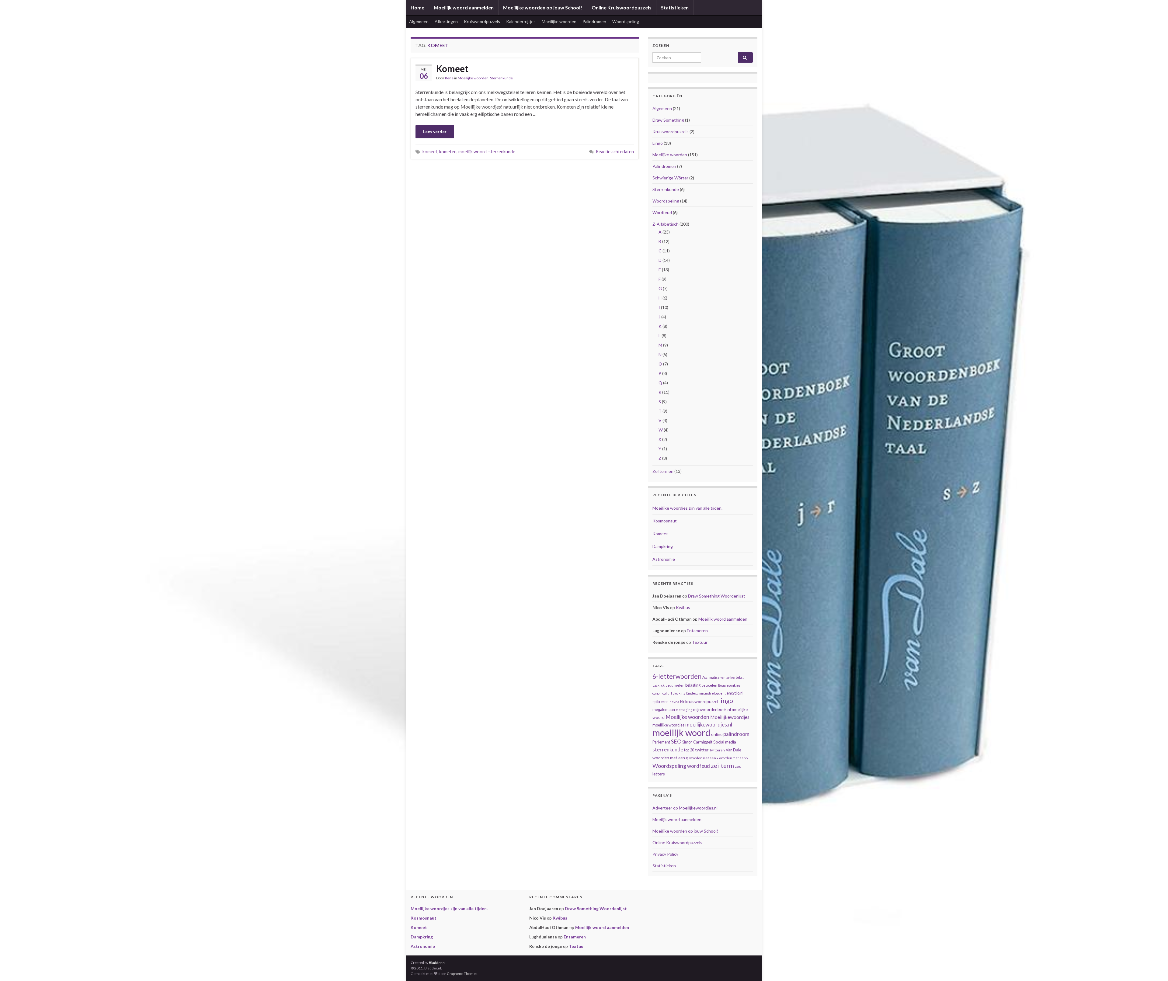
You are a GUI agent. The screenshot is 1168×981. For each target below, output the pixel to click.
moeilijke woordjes (668, 725)
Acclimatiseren (713, 677)
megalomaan (663, 709)
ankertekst (735, 677)
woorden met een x (703, 758)
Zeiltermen (662, 471)
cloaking (679, 693)
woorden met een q (670, 757)
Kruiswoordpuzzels (482, 21)
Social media (724, 741)
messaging (684, 710)
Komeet (452, 68)
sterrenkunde (501, 151)
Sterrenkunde (501, 78)
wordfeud (698, 766)
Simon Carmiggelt (697, 742)
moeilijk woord (472, 151)
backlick (658, 685)
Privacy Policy (665, 854)
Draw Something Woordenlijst (716, 595)
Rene (449, 78)
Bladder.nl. (438, 962)
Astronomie (663, 559)
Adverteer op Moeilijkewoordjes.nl (685, 807)
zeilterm (722, 765)
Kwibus (683, 607)
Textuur (699, 642)
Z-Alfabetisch (665, 224)
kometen (448, 151)
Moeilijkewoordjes (729, 717)
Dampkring (662, 546)
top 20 (689, 750)
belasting (692, 685)
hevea (674, 702)
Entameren (697, 630)
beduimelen (675, 685)
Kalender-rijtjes (521, 21)
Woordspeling (625, 21)
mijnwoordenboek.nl (712, 709)
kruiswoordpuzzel (701, 701)
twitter (701, 749)
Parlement (661, 742)
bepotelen (709, 685)
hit (682, 702)
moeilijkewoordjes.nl (708, 724)
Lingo (657, 143)
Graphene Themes (462, 973)
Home (417, 7)
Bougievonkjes (729, 685)
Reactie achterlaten (615, 151)
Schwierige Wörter (670, 177)
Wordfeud (662, 212)
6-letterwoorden (676, 676)
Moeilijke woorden (559, 21)
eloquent (719, 693)
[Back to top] (1154, 967)
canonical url (662, 693)
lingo (726, 700)
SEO (676, 741)
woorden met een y (733, 758)
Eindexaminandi (698, 693)
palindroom (736, 734)
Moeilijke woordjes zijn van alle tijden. (687, 508)
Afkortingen (446, 21)
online (716, 734)
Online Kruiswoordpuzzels (622, 7)
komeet (429, 151)
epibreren (660, 701)
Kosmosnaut (664, 520)
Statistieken (675, 7)
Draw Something (668, 120)
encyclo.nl (735, 693)
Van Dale (733, 750)
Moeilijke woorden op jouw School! (542, 7)
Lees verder (435, 131)
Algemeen (419, 21)
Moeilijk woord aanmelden (464, 7)
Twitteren (717, 750)
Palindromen (594, 21)
